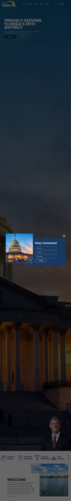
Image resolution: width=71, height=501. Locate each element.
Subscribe (41, 260)
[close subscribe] (64, 236)
